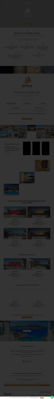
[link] (42, 397)
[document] (27, 199)
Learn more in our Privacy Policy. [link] (33, 397)
